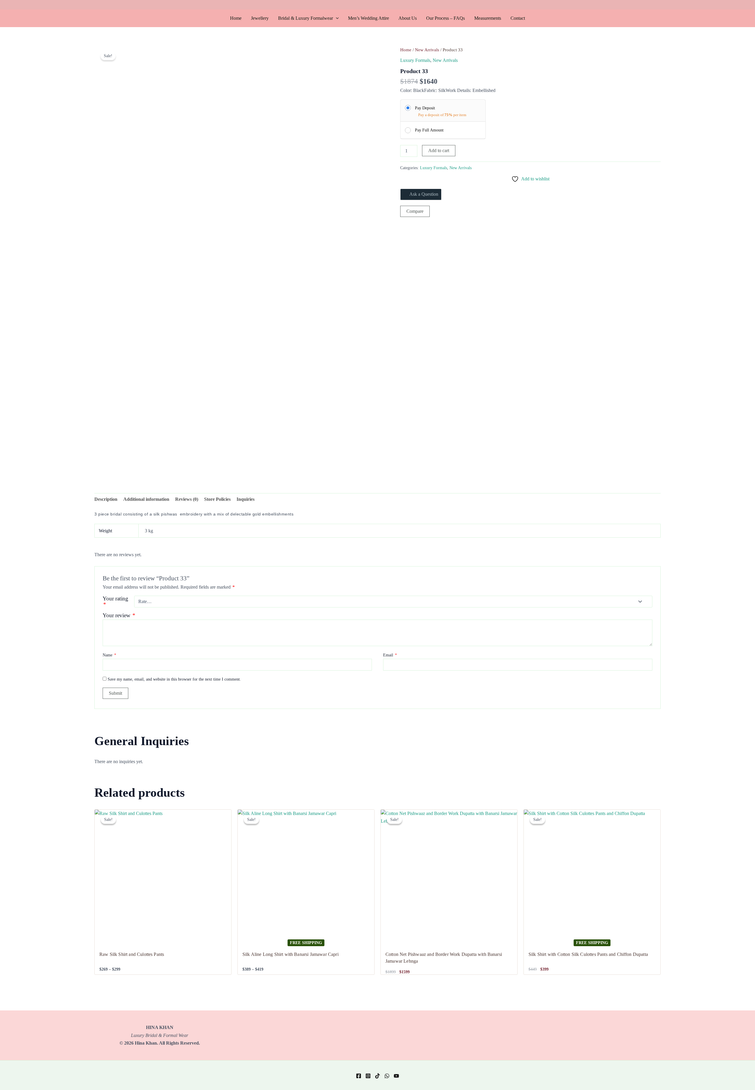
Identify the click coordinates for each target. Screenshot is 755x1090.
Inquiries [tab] (246, 499)
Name (109, 655)
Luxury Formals (415, 60)
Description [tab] (105, 499)
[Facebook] (358, 1076)
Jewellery (260, 18)
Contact (518, 18)
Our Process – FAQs (445, 18)
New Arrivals (427, 49)
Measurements (487, 18)
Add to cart (438, 150)
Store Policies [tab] (217, 499)
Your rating (116, 601)
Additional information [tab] (146, 499)
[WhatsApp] (387, 1076)
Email (390, 655)
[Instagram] (368, 1076)
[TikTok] (377, 1076)
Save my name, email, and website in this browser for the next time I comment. (174, 679)
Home (236, 18)
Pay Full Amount (429, 130)
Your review (119, 615)
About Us (407, 18)
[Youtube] (396, 1076)
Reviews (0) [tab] (186, 499)
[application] (336, 18)
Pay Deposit (425, 108)
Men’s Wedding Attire (368, 18)
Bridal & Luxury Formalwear (305, 18)
